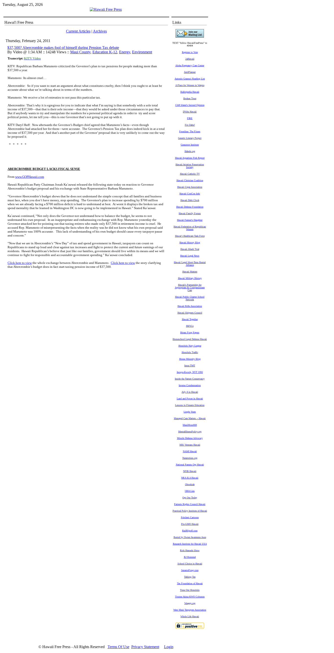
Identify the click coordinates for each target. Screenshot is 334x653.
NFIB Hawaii (189, 471)
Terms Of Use (118, 647)
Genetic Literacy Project (189, 138)
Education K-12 (104, 52)
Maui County (80, 52)
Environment (142, 52)
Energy (124, 52)
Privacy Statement (145, 647)
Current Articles (78, 31)
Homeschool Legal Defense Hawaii (190, 339)
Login (168, 647)
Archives (100, 31)
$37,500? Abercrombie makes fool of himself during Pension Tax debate (63, 47)
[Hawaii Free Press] (106, 9)
